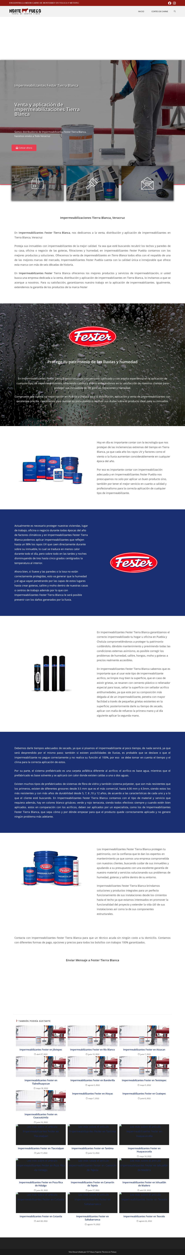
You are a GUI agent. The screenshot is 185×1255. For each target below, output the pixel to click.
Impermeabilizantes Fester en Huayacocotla (144, 1150)
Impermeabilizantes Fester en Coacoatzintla (41, 1116)
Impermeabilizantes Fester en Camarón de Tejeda (92, 1184)
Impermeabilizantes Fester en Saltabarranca (92, 1218)
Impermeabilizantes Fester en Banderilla (92, 1080)
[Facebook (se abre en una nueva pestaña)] (169, 3)
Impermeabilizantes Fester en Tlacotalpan (41, 1148)
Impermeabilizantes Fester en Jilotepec (41, 1049)
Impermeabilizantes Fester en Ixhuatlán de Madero (144, 1184)
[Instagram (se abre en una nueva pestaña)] (174, 3)
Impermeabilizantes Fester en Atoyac (92, 1093)
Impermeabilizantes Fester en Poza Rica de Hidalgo (41, 1184)
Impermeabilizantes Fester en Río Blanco (92, 1049)
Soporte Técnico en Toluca (105, 1252)
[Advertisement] (92, 38)
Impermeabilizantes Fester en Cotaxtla (41, 1216)
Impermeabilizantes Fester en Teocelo (144, 1216)
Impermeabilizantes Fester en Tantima (92, 1148)
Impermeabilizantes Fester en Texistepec (144, 1080)
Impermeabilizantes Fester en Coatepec (144, 1093)
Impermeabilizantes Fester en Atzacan (144, 1049)
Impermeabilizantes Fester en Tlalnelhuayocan (41, 1082)
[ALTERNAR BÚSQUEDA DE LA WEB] (175, 11)
